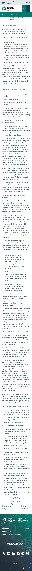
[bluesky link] (28, 553)
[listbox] (16, 2)
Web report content (9, 14)
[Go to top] (30, 567)
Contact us (6, 531)
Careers (26, 529)
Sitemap (9, 568)
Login (23, 568)
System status (16, 568)
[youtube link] (18, 553)
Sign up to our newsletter (12, 534)
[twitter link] (4, 553)
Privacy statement (12, 560)
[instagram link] (23, 553)
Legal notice (16, 563)
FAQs (16, 529)
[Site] (11, 8)
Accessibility (22, 560)
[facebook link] (9, 553)
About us (5, 529)
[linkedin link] (13, 553)
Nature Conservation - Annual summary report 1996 (14, 17)
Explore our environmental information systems (15, 544)
